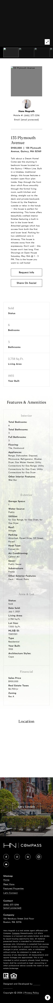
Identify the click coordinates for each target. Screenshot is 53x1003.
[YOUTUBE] (6, 864)
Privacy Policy (32, 992)
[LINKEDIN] (28, 857)
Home (6, 880)
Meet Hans (8, 884)
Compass (16, 933)
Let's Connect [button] (26, 806)
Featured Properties (13, 888)
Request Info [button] (26, 272)
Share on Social (26, 282)
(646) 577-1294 (32, 115)
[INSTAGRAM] (17, 857)
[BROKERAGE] (38, 857)
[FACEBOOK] (6, 857)
